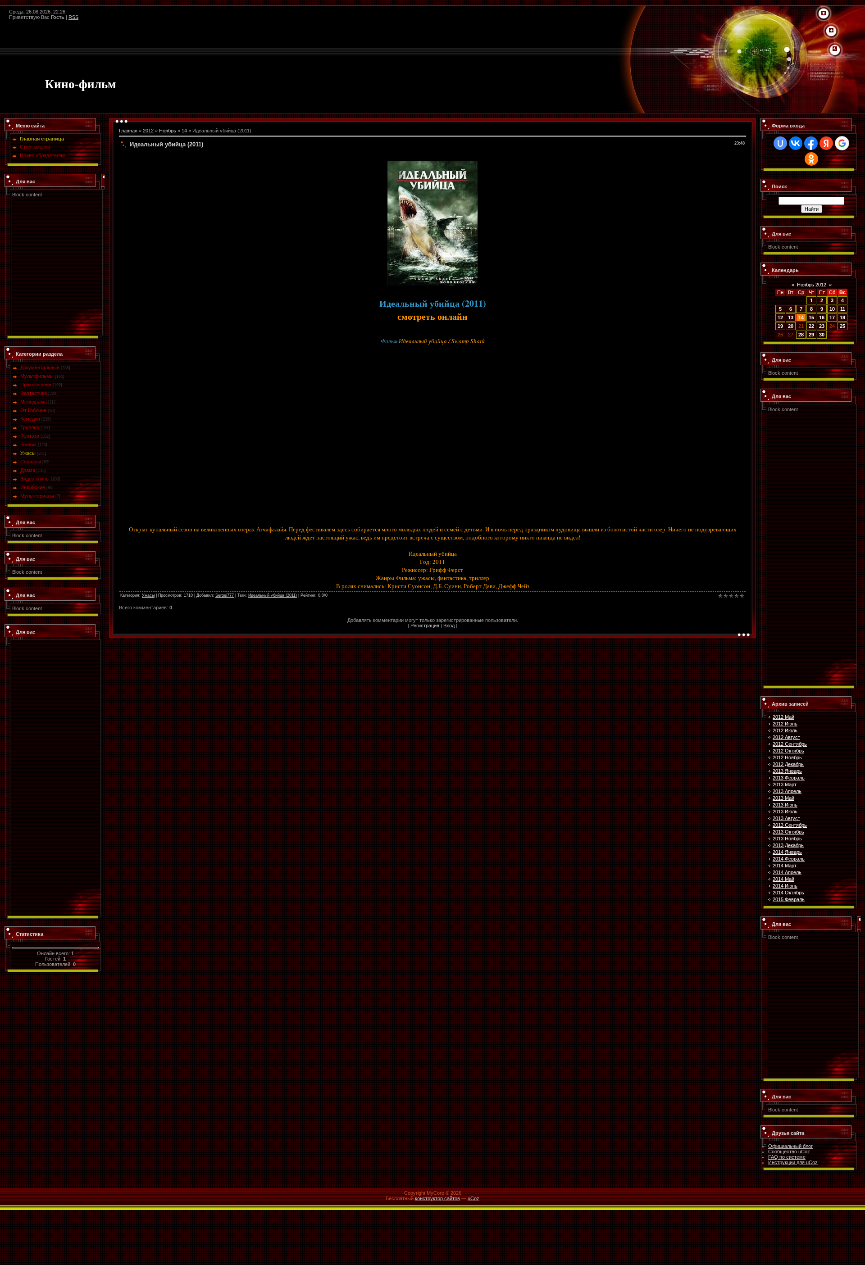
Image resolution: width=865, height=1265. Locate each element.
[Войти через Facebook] (811, 143)
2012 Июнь (785, 723)
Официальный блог (790, 1146)
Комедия (30, 419)
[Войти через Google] (842, 143)
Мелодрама (33, 401)
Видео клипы (35, 478)
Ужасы (28, 453)
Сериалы (30, 461)
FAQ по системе (787, 1157)
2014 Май (783, 879)
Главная (128, 130)
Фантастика (33, 393)
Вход (449, 625)
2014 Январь (787, 852)
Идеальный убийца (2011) (272, 595)
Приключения (35, 384)
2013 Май (783, 798)
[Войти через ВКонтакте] (795, 143)
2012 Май (783, 717)
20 (790, 326)
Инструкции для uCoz (793, 1162)
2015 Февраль (789, 899)
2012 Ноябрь (787, 757)
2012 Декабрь (788, 764)
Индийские (32, 487)
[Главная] (823, 13)
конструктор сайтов (437, 1198)
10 (832, 309)
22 (811, 326)
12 (780, 317)
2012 (148, 130)
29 (811, 334)
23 (821, 326)
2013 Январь (787, 771)
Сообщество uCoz (789, 1151)
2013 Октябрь (788, 831)
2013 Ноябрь (787, 838)
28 (801, 334)
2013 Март (785, 784)
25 (842, 326)
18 (842, 317)
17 (832, 317)
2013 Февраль (789, 777)
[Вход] (835, 49)
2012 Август (786, 737)
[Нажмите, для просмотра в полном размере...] (432, 163)
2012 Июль (785, 730)
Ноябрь (167, 130)
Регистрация (424, 625)
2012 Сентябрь (790, 744)
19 (780, 326)
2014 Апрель (787, 872)
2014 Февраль (789, 858)
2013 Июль (785, 811)
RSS (73, 17)
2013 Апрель (787, 791)
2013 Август (786, 818)
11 (842, 309)
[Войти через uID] (780, 143)
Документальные (39, 367)
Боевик (28, 444)
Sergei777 (224, 595)
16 (821, 317)
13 (790, 317)
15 (811, 317)
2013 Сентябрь (790, 825)
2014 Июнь (785, 886)
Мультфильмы (37, 376)
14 (184, 130)
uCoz (473, 1198)
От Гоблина (33, 410)
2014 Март (785, 865)
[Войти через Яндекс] (826, 143)
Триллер (29, 427)
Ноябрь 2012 (811, 284)
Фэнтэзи (29, 436)
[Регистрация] (831, 30)
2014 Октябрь (788, 892)
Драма (27, 470)
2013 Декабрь (788, 845)
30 (821, 334)
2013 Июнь (785, 804)
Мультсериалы (37, 496)
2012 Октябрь (788, 750)
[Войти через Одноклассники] (811, 159)
